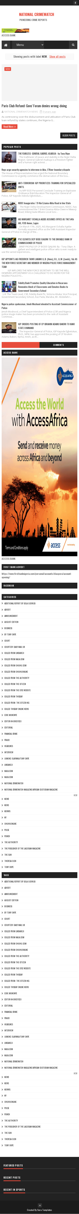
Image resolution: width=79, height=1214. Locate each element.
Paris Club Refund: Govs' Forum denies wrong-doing (34, 105)
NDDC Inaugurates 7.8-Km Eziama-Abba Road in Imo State (44, 203)
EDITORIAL (8, 727)
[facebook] (75, 3)
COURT (7, 640)
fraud (7, 740)
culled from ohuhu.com (15, 665)
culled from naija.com (14, 659)
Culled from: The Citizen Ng (16, 702)
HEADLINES (8, 746)
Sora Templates (44, 1209)
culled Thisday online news (16, 709)
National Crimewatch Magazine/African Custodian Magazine (31, 789)
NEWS (6, 805)
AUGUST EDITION (11, 621)
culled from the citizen (15, 684)
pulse (6, 829)
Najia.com (8, 777)
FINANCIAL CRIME (10, 733)
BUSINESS (8, 628)
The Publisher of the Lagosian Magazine (22, 848)
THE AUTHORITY (11, 842)
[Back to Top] (40, 1205)
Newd (6, 798)
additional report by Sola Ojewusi (19, 603)
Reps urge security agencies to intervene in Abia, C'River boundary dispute (36, 169)
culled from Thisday (13, 696)
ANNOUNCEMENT (11, 615)
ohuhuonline (10, 823)
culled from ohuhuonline (16, 671)
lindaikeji (8, 764)
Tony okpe (9, 867)
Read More (8, 126)
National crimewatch (13, 783)
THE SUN (8, 854)
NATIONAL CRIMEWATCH (36, 14)
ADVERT (7, 609)
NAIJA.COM (8, 771)
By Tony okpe (10, 634)
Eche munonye (10, 715)
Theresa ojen (10, 861)
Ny (5, 817)
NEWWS (7, 811)
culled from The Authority (16, 677)
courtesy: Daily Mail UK (14, 646)
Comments (58, 344)
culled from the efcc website (17, 690)
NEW (8, 69)
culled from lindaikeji (14, 653)
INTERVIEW (8, 752)
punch (7, 836)
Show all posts (57, 56)
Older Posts (68, 135)
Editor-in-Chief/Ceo (12, 721)
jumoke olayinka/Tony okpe (16, 758)
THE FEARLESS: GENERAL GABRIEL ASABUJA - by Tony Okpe (44, 153)
